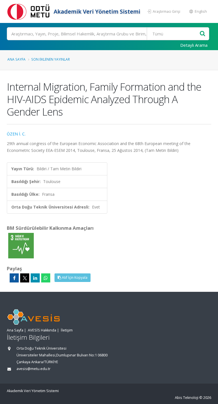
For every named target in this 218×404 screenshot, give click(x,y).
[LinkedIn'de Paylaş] (35, 277)
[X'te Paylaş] (24, 277)
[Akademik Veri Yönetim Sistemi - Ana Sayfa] (29, 11)
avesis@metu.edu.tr (33, 368)
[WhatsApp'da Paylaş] (45, 277)
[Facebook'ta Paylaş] (14, 277)
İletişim (67, 330)
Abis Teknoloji (186, 397)
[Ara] (202, 33)
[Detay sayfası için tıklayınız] (21, 245)
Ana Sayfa (16, 59)
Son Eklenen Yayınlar (50, 59)
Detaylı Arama (193, 45)
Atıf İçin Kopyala (74, 277)
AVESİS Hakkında (42, 330)
